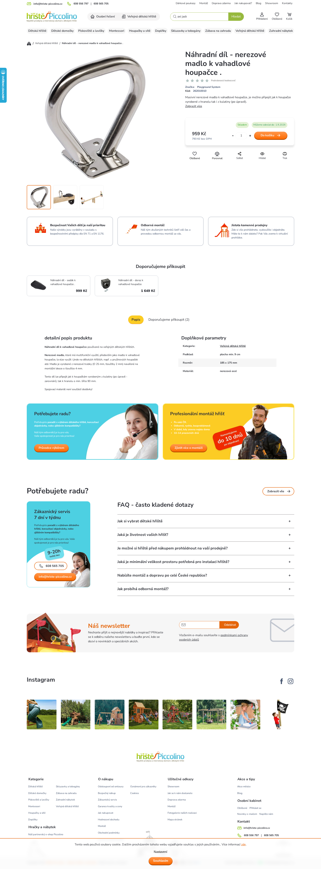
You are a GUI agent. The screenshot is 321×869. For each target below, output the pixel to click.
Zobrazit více (193, 106)
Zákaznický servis (107, 799)
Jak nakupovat (105, 813)
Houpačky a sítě (37, 813)
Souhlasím (160, 860)
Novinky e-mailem (247, 814)
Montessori (34, 806)
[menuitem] (103, 17)
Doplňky (33, 819)
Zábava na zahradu (66, 793)
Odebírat (230, 625)
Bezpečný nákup (107, 793)
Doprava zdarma (221, 3)
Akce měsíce (244, 786)
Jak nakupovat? (243, 3)
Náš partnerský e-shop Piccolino (45, 834)
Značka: (202, 87)
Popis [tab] (136, 319)
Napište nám (266, 814)
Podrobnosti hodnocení (223, 80)
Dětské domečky (37, 793)
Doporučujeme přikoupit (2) (168, 319)
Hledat (236, 16)
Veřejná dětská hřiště (233, 346)
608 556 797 (81, 3)
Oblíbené (242, 808)
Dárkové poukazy (185, 3)
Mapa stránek (175, 819)
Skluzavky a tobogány (68, 786)
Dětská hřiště (35, 786)
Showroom (271, 3)
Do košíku (267, 135)
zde (243, 844)
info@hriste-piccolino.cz (55, 577)
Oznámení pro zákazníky (143, 786)
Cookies (134, 793)
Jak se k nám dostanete (180, 793)
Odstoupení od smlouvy (111, 786)
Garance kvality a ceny (110, 806)
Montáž (203, 3)
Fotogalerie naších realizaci (182, 813)
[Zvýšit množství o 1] (250, 136)
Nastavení (160, 851)
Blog (258, 3)
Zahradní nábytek (65, 799)
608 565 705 (101, 3)
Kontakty (287, 3)
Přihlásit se (255, 808)
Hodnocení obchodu (108, 819)
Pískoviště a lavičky (38, 799)
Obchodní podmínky (109, 832)
